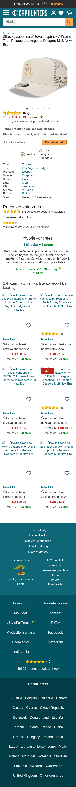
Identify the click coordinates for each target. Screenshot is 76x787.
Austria (16, 698)
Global (59, 727)
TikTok (55, 623)
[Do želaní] (29, 325)
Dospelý (27, 171)
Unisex (26, 179)
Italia (59, 737)
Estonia (18, 727)
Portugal (28, 756)
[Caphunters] (22, 12)
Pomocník (20, 603)
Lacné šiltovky (38, 535)
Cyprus (31, 708)
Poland (14, 756)
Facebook (55, 632)
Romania (44, 756)
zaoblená (28, 186)
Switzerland (53, 766)
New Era (8, 33)
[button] (27, 109)
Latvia (13, 746)
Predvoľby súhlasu (20, 632)
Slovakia (60, 756)
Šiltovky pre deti (38, 551)
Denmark (20, 717)
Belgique (31, 698)
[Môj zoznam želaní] (61, 12)
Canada (61, 698)
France (46, 727)
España (57, 717)
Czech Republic (52, 708)
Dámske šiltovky (38, 546)
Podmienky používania (20, 647)
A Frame (27, 189)
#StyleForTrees (19, 623)
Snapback (28, 175)
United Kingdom (25, 776)
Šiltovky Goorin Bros (38, 540)
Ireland (48, 737)
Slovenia (20, 766)
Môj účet (20, 613)
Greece (18, 737)
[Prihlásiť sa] (53, 12)
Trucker (27, 164)
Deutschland (39, 717)
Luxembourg (46, 746)
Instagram (55, 642)
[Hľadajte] (69, 22)
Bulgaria (47, 698)
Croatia (17, 708)
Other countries (51, 776)
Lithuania (27, 746)
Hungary (33, 737)
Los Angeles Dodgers (35, 168)
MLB (25, 182)
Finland (32, 727)
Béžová (27, 193)
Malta (63, 746)
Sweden (36, 766)
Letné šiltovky (38, 530)
